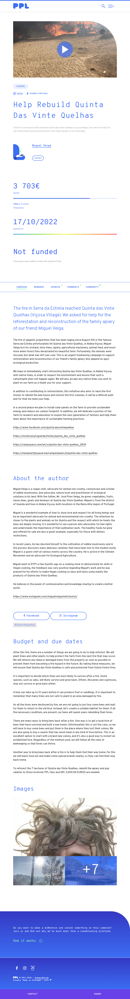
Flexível (20, 86)
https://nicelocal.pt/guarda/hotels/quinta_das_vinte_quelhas (49, 436)
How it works (24, 941)
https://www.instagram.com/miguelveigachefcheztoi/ (45, 596)
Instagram (70, 615)
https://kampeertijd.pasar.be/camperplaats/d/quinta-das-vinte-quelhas (55, 453)
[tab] (21, 287)
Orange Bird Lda (42, 978)
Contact (38, 158)
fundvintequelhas (25, 625)
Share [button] (97, 994)
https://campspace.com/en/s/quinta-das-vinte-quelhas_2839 (49, 444)
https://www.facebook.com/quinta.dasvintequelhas (43, 427)
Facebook (32, 615)
